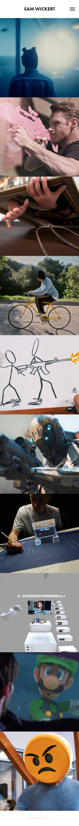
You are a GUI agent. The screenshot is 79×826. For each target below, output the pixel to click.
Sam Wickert (39, 9)
